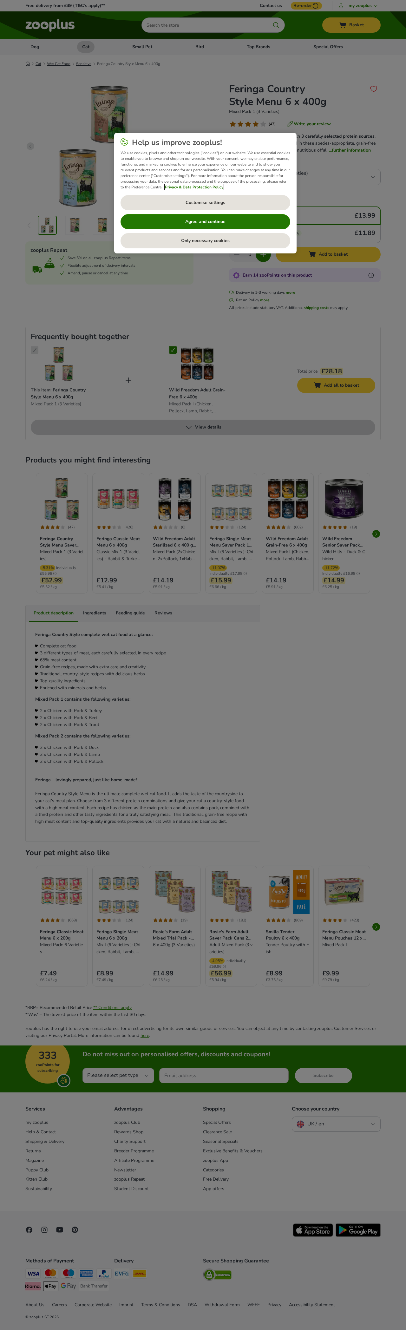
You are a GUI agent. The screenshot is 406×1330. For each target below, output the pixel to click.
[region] (205, 193)
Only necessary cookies (205, 241)
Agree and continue (205, 222)
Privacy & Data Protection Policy (194, 187)
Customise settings (205, 203)
